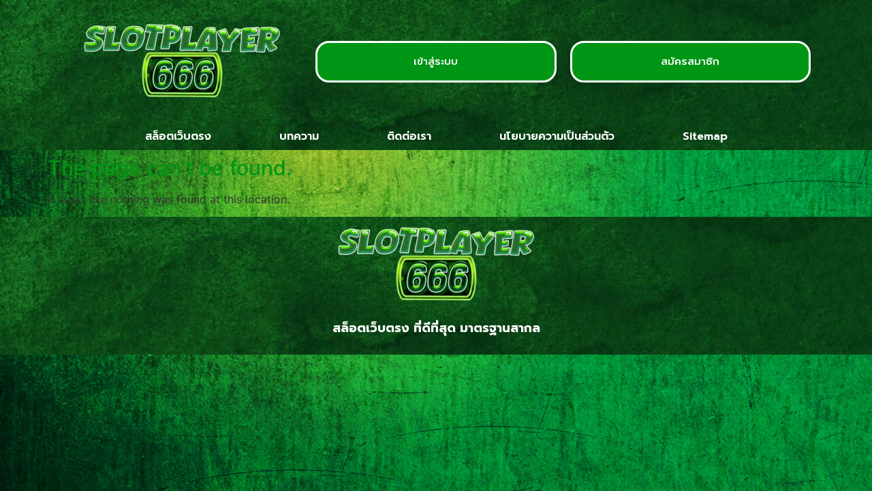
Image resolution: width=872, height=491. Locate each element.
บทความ (299, 136)
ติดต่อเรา (409, 136)
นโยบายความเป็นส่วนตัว (556, 136)
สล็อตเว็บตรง (178, 136)
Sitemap (705, 136)
